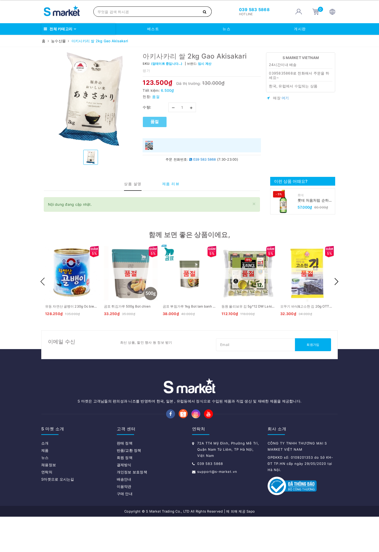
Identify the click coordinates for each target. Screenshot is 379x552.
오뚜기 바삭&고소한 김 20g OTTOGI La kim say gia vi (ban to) (327, 306)
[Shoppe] (183, 414)
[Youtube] (208, 413)
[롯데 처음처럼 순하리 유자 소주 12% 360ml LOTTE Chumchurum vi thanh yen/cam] (283, 201)
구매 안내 (125, 493)
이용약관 (124, 486)
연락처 (46, 472)
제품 (45, 450)
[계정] (298, 12)
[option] (90, 99)
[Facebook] (170, 413)
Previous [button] (42, 281)
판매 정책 (125, 443)
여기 (285, 98)
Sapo (250, 511)
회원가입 (313, 345)
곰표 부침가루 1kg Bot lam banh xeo (191, 306)
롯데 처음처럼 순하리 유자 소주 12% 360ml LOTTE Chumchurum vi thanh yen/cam (316, 200)
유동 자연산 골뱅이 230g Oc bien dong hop (78, 306)
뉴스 (226, 29)
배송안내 (124, 479)
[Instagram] (195, 413)
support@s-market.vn (217, 471)
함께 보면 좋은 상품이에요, (189, 234)
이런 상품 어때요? (291, 181)
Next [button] (336, 281)
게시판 (300, 29)
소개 (45, 443)
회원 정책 (125, 457)
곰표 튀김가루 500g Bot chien (127, 306)
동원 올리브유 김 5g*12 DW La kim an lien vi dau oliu (262, 306)
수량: (147, 107)
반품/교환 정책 (129, 450)
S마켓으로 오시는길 (57, 479)
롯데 (301, 195)
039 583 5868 (204, 159)
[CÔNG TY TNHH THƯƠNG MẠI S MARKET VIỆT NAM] (66, 11)
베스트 (153, 29)
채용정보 (48, 465)
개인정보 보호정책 (132, 472)
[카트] (315, 11)
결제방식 (124, 465)
